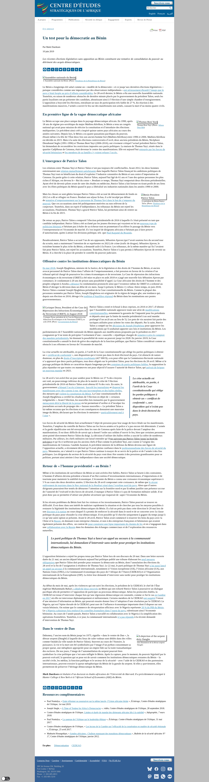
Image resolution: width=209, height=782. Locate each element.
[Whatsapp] (72, 69)
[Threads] (64, 69)
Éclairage (48, 29)
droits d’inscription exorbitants (79, 358)
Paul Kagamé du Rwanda (119, 232)
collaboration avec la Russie (61, 527)
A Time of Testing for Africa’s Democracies (81, 708)
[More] (80, 69)
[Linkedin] (48, 69)
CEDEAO (76, 745)
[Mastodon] (68, 69)
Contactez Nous (43, 761)
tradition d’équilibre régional (98, 296)
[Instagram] (56, 69)
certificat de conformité (59, 355)
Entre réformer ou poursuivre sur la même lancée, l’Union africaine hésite (95, 701)
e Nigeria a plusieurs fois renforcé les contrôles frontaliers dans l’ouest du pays (86, 610)
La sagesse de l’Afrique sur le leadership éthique (84, 719)
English (152, 13)
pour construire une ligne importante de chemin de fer (115, 524)
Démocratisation (61, 745)
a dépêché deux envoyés (85, 588)
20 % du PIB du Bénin (152, 607)
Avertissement (67, 761)
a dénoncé (74, 284)
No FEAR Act (115, 761)
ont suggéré (149, 598)
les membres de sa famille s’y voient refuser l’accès (91, 152)
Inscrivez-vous (162, 3)
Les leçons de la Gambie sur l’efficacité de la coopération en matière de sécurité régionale (126, 726)
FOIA (104, 761)
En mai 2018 (49, 268)
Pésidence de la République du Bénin (153, 204)
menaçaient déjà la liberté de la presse (62, 403)
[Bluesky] (60, 69)
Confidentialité (81, 761)
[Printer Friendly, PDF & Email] (158, 31)
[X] (52, 69)
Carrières (55, 761)
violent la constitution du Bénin (75, 393)
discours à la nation (56, 511)
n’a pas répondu (126, 617)
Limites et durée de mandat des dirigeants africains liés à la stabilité (114, 712)
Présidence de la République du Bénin (90, 81)
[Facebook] (44, 69)
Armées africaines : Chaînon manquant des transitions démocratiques (100, 733)
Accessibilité (95, 761)
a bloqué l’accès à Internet (71, 387)
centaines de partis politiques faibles (129, 364)
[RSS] (76, 69)
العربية (170, 13)
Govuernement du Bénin (67, 322)
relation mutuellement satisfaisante (78, 171)
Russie (57, 521)
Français (161, 13)
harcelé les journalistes (97, 387)
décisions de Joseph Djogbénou (128, 325)
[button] (5, 779)
